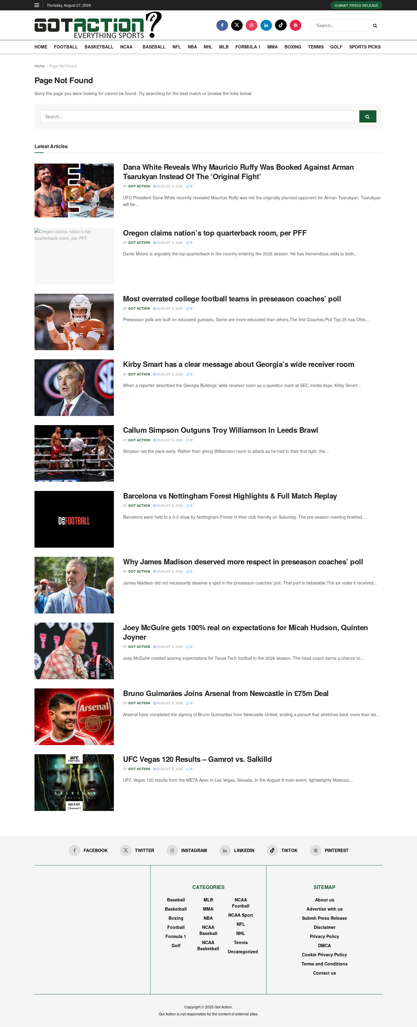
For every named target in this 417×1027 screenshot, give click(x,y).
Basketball (99, 47)
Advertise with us (324, 909)
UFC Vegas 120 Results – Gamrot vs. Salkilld (197, 759)
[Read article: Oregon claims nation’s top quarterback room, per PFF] (74, 256)
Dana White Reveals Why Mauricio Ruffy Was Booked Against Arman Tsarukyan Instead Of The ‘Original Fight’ (238, 171)
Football (66, 47)
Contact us (324, 973)
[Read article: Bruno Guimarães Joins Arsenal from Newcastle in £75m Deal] (74, 716)
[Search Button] (376, 25)
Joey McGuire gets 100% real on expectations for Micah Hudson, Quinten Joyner (245, 632)
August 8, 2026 (169, 373)
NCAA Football (240, 903)
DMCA (324, 945)
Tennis (316, 47)
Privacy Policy (324, 936)
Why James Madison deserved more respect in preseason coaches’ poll (243, 561)
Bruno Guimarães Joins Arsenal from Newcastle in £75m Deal (226, 693)
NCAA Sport (240, 915)
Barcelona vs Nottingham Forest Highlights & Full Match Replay (230, 495)
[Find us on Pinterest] (295, 25)
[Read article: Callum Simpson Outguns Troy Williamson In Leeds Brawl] (74, 453)
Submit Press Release (356, 5)
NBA (192, 47)
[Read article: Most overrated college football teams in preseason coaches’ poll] (74, 322)
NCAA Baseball (208, 930)
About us (324, 900)
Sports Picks (365, 47)
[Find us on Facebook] (222, 25)
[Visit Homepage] (98, 25)
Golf (336, 47)
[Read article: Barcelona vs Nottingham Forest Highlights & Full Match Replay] (74, 519)
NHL (208, 47)
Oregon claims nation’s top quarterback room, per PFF (214, 232)
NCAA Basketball (208, 945)
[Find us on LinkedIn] (266, 25)
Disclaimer (324, 927)
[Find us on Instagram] (251, 25)
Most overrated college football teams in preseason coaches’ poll (232, 298)
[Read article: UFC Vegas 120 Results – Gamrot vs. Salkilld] (74, 782)
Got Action (139, 186)
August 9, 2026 (169, 185)
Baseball (154, 47)
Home (40, 47)
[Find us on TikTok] (281, 25)
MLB (224, 47)
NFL (176, 47)
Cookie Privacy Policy (324, 954)
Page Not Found (63, 65)
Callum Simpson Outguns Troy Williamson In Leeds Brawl (220, 430)
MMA (272, 47)
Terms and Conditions (325, 964)
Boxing (293, 47)
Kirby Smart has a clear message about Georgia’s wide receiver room (238, 364)
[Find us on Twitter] (237, 25)
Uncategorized (243, 951)
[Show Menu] (36, 5)
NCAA (126, 47)
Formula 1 (248, 47)
